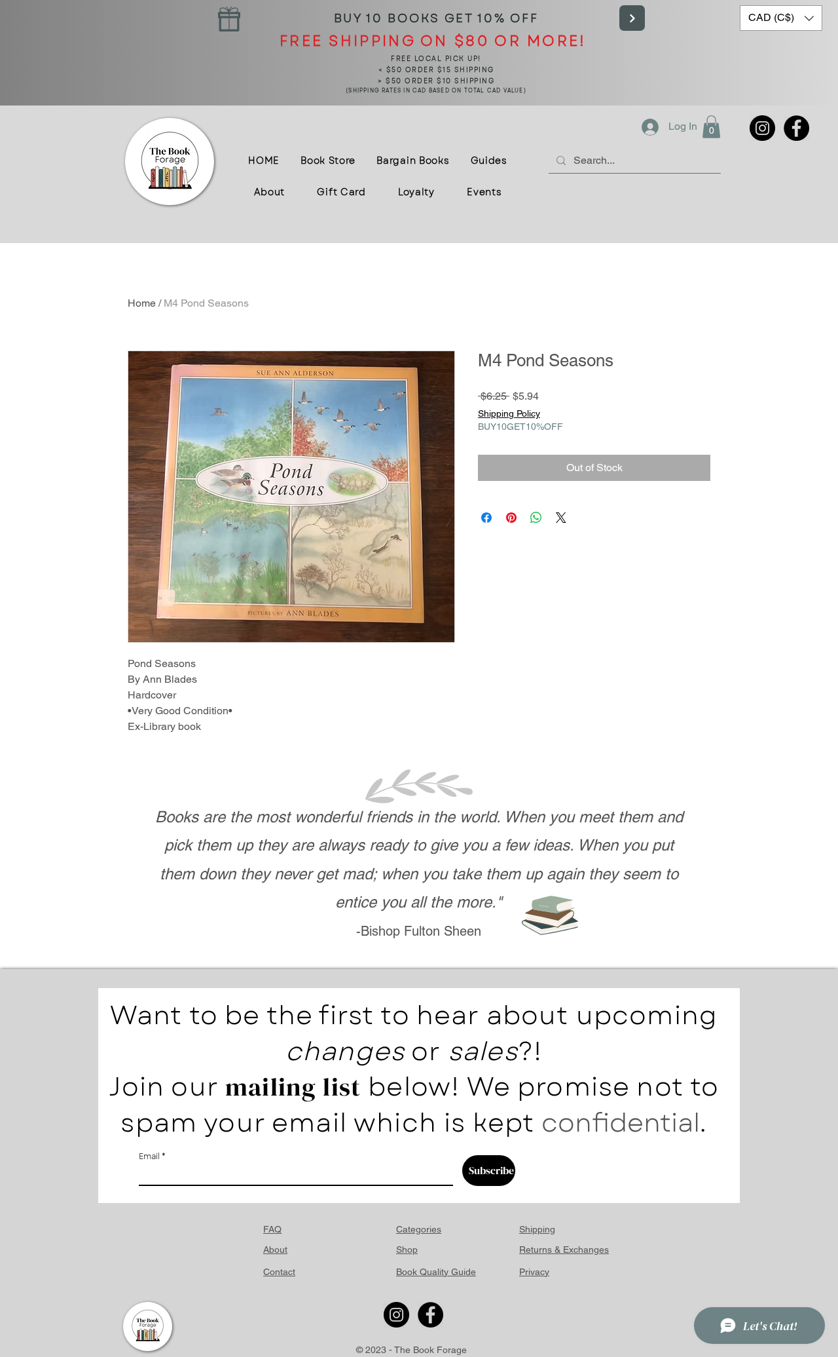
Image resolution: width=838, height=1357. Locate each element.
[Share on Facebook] (486, 518)
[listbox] (781, 18)
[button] (781, 18)
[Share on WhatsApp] (536, 518)
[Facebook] (796, 128)
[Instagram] (762, 128)
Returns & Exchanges (564, 1249)
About (275, 1249)
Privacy (534, 1272)
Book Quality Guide (436, 1272)
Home (142, 303)
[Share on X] (561, 518)
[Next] (632, 18)
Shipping (537, 1229)
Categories (418, 1229)
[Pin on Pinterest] (511, 518)
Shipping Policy (509, 413)
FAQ (272, 1229)
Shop (407, 1249)
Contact (279, 1272)
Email (149, 1156)
